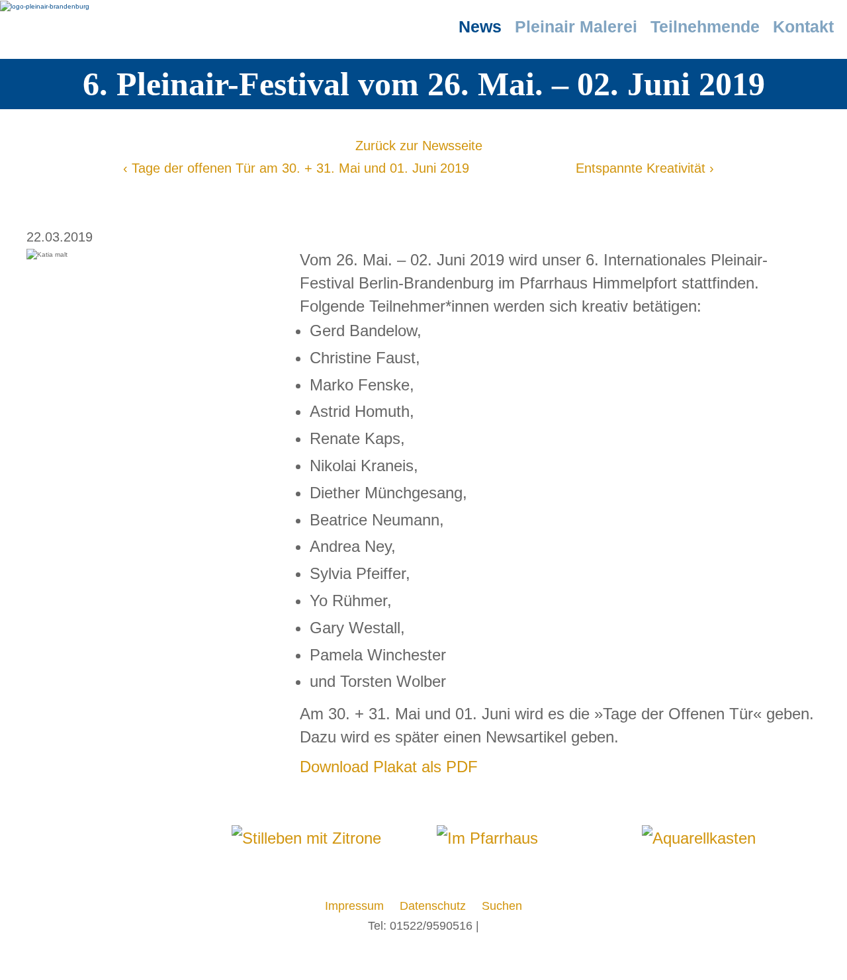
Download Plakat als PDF (389, 767)
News (480, 26)
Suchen (502, 906)
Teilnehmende (705, 26)
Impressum (354, 906)
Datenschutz (433, 906)
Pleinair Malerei (576, 26)
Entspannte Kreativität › (645, 168)
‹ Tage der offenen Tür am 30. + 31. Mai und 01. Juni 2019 (296, 168)
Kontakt (803, 26)
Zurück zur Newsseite (418, 145)
